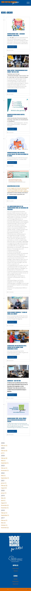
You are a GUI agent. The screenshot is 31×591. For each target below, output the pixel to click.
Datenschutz (15, 581)
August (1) (4, 503)
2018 (3, 510)
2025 (3, 448)
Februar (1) (4, 445)
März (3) (3, 498)
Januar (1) (3, 483)
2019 (3, 496)
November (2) (5, 505)
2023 (3, 466)
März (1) (3, 460)
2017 (3, 518)
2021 (3, 481)
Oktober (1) (4, 525)
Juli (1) (2, 453)
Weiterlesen (11, 47)
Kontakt (15, 579)
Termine (16, 571)
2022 (3, 473)
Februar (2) (4, 450)
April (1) (3, 500)
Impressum (15, 584)
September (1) (5, 478)
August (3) (4, 488)
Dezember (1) (4, 463)
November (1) (5, 470)
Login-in (28, 589)
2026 (3, 443)
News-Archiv (15, 568)
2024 (3, 456)
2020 (3, 490)
